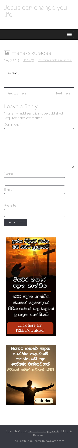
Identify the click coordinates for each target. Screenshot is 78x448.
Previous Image (15, 93)
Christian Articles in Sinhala (55, 60)
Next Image (65, 93)
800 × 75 (28, 60)
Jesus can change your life (36, 11)
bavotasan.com (55, 440)
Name (9, 174)
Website (10, 205)
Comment (12, 125)
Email (9, 190)
